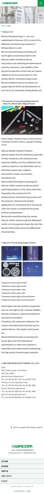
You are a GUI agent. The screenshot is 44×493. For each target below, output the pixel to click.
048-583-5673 (16, 453)
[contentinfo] (22, 466)
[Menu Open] (41, 3)
